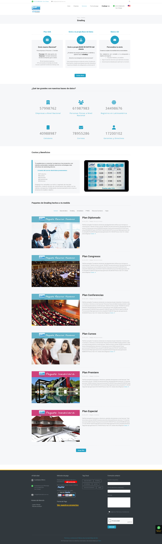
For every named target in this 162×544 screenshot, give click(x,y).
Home (78, 17)
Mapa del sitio (94, 538)
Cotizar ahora (80, 75)
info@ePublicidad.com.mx (41, 494)
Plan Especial (90, 411)
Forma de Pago (62, 501)
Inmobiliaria (80, 210)
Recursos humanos (97, 210)
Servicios (84, 6)
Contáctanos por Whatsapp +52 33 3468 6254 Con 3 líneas (41, 487)
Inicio (68, 6)
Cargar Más (81, 450)
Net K (99, 540)
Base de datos (64, 210)
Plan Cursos (89, 333)
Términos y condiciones (70, 538)
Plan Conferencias (92, 295)
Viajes (106, 210)
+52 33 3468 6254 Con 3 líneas (118, 7)
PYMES (88, 210)
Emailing (72, 210)
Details (92, 233)
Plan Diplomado (91, 217)
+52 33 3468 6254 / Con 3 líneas (41, 1)
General (56, 210)
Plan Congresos (91, 256)
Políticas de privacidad (84, 538)
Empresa (76, 6)
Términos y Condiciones (122, 512)
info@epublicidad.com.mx (59, 1)
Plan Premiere (90, 372)
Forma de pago (94, 6)
